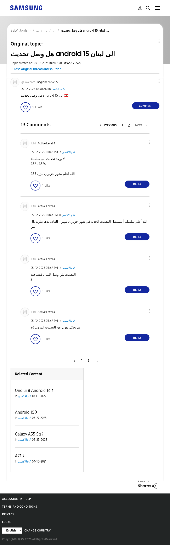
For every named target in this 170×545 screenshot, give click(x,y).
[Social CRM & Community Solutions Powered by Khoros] (147, 485)
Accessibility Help (16, 499)
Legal (6, 522)
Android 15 (24, 412)
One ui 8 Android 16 (33, 390)
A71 (18, 455)
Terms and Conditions (19, 506)
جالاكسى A (58, 89)
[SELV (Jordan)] (26, 8)
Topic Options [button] (151, 41)
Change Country (37, 530)
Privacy (8, 514)
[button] (152, 81)
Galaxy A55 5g (28, 434)
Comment (146, 106)
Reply (137, 184)
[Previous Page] (74, 360)
